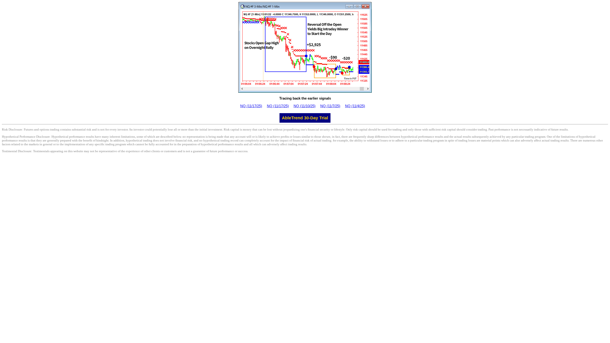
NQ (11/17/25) (251, 106)
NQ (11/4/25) (355, 106)
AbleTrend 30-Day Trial (305, 118)
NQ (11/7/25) (330, 106)
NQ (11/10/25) (304, 106)
